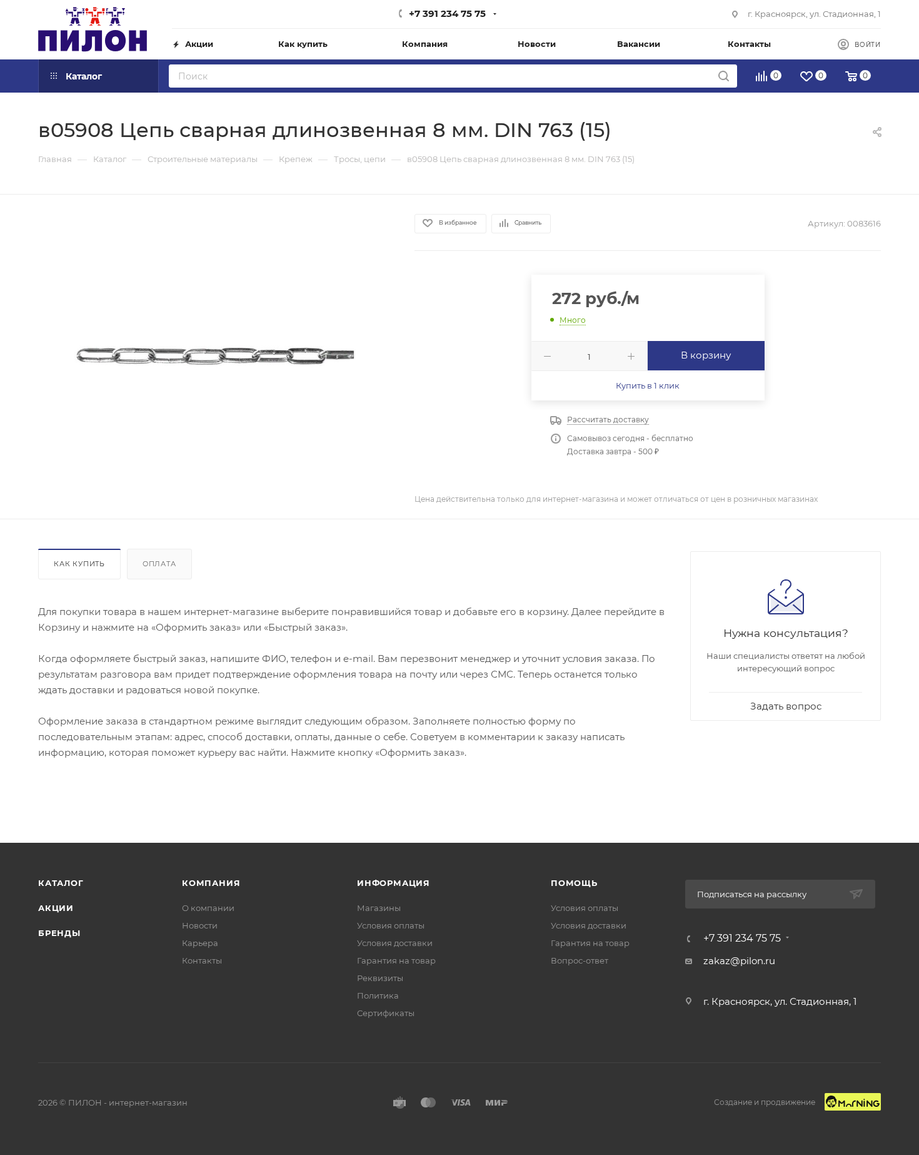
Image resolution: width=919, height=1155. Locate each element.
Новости (200, 925)
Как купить (79, 563)
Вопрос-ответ (579, 960)
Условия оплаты (390, 925)
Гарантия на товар (396, 960)
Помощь (574, 883)
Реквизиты (380, 978)
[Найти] (723, 76)
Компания (211, 883)
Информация (393, 883)
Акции (56, 908)
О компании (208, 908)
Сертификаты (385, 1013)
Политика (378, 995)
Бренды (59, 933)
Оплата (159, 563)
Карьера (200, 943)
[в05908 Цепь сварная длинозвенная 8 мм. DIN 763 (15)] (215, 356)
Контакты (202, 960)
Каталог (61, 883)
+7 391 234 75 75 (447, 13)
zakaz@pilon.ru (739, 961)
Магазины (379, 908)
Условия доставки (395, 943)
